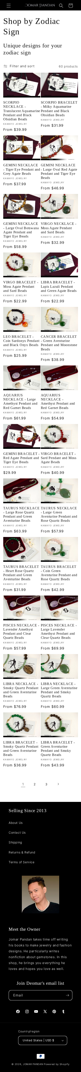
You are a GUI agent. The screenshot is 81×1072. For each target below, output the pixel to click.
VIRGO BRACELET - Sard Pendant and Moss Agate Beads (58, 458)
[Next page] (58, 784)
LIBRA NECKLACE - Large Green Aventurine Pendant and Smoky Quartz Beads (59, 690)
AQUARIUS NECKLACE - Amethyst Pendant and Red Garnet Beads (58, 401)
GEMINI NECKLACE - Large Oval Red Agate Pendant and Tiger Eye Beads (59, 171)
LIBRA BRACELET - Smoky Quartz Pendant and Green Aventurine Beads (20, 748)
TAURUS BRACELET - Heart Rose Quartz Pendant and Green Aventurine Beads (21, 573)
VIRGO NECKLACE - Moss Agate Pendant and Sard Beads (58, 228)
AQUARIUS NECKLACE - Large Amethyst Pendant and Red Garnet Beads (20, 401)
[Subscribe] (67, 995)
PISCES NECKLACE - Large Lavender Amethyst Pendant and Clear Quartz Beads (59, 631)
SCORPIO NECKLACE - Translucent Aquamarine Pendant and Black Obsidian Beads (21, 111)
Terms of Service (22, 862)
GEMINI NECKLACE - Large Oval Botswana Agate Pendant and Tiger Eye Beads (21, 230)
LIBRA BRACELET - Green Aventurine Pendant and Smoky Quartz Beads (58, 748)
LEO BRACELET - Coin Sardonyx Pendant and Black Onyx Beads (21, 341)
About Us (16, 823)
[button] (8, 5)
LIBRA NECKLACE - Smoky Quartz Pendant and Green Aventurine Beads (20, 690)
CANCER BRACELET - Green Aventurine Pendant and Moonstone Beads (59, 343)
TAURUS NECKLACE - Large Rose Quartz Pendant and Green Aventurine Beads (21, 514)
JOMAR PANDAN (33, 1064)
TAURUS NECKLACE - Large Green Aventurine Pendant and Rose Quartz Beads (59, 514)
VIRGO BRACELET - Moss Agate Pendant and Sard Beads (20, 286)
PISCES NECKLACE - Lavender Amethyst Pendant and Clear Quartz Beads (21, 631)
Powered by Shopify (57, 1064)
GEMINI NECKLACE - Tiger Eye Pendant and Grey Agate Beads (21, 169)
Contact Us (17, 832)
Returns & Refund (22, 852)
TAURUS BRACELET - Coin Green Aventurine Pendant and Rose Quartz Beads (59, 573)
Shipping (15, 842)
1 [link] (23, 784)
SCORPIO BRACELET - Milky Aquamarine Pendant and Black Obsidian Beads (59, 109)
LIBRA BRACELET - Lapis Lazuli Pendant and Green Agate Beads (59, 286)
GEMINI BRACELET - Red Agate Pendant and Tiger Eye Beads (21, 458)
